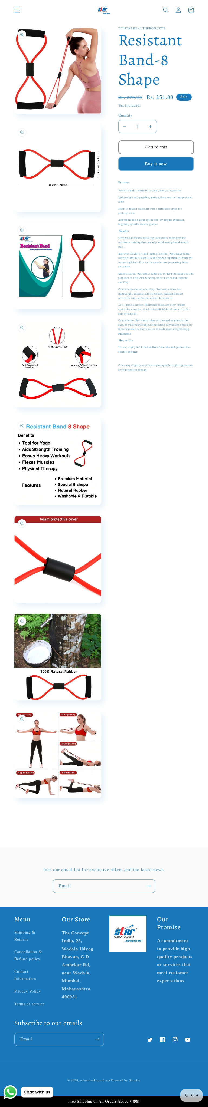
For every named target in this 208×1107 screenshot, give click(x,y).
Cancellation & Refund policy (28, 955)
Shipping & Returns (24, 935)
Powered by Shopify (125, 1080)
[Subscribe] (148, 886)
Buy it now (156, 163)
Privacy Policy (27, 991)
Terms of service (29, 1004)
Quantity (125, 115)
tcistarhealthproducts (95, 1080)
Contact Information (25, 975)
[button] (17, 10)
